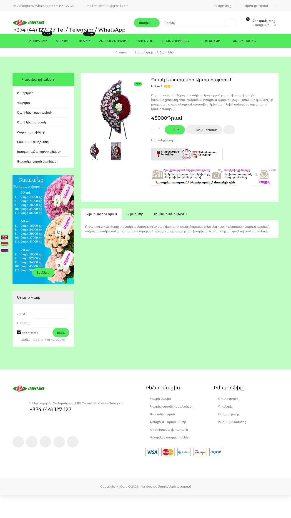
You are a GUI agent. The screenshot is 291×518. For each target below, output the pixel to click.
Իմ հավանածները (232, 422)
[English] (4, 238)
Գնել (176, 130)
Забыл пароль (32, 339)
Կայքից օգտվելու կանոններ (171, 406)
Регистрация (55, 339)
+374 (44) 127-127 (63, 6)
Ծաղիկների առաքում (174, 486)
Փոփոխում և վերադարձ (168, 429)
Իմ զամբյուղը (228, 414)
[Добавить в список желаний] (229, 129)
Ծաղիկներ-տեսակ (31, 122)
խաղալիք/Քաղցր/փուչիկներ (39, 151)
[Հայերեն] (4, 244)
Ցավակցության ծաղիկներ (37, 161)
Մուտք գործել (228, 398)
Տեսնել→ (43, 272)
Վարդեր (23, 103)
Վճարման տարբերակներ (169, 437)
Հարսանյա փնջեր (31, 132)
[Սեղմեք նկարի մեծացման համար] (116, 108)
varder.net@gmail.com (111, 6)
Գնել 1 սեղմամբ (206, 130)
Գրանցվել (225, 406)
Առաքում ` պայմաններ (167, 422)
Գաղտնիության (162, 414)
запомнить (30, 332)
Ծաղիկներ (25, 93)
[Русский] (4, 250)
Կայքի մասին (160, 398)
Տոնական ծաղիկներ (33, 142)
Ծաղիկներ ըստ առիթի (34, 112)
